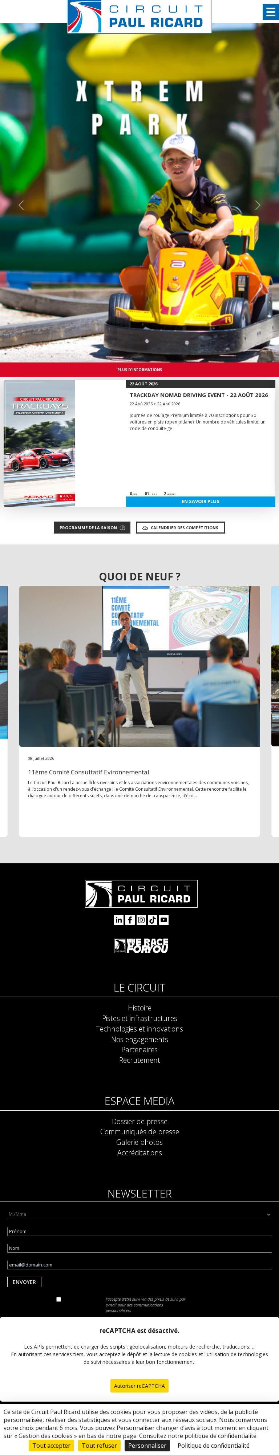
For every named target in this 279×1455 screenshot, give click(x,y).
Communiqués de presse (139, 1131)
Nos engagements (139, 1039)
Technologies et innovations (139, 1029)
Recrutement (139, 1060)
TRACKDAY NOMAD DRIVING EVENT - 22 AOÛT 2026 (199, 394)
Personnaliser (147, 1446)
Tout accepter (51, 1446)
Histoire (139, 1008)
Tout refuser (99, 1446)
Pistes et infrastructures (139, 1018)
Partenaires (139, 1049)
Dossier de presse (139, 1121)
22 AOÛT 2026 (143, 383)
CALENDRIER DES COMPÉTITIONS (184, 527)
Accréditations (139, 1153)
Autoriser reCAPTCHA (139, 1385)
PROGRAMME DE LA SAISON (88, 527)
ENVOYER (24, 1281)
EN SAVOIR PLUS (200, 501)
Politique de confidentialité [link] (214, 1446)
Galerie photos (139, 1142)
